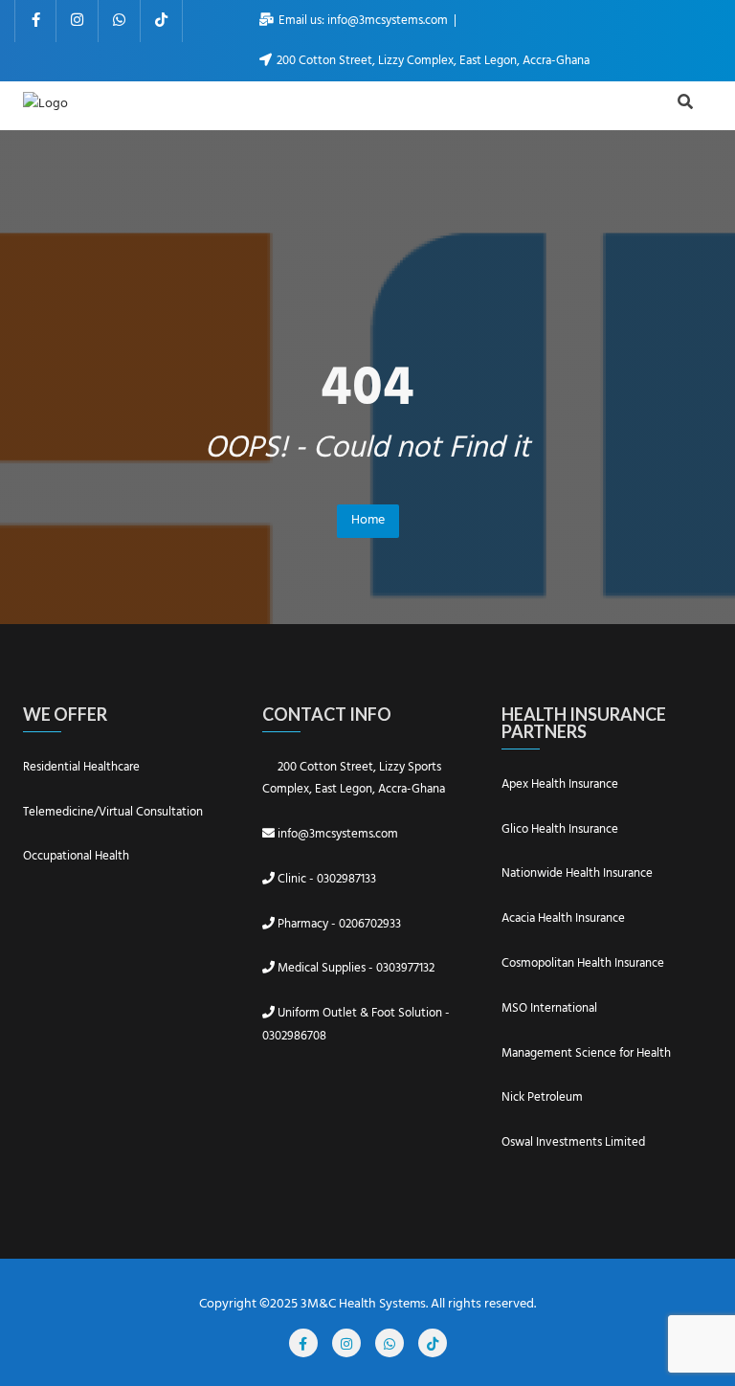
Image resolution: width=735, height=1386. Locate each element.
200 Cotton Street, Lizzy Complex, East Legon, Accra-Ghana (432, 61)
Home (368, 520)
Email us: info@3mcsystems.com (363, 21)
